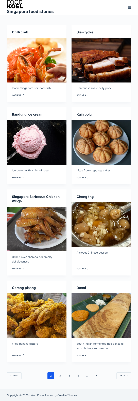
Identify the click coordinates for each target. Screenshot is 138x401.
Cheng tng (85, 197)
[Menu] (129, 7)
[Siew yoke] (101, 60)
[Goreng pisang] (36, 315)
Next (122, 375)
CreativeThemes (67, 395)
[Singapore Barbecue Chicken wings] (36, 229)
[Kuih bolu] (101, 142)
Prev (15, 375)
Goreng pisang (24, 288)
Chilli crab (20, 32)
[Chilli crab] (36, 60)
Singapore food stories (30, 11)
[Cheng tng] (101, 224)
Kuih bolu (84, 114)
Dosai (81, 288)
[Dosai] (101, 315)
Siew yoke (85, 32)
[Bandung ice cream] (36, 142)
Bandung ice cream (27, 114)
